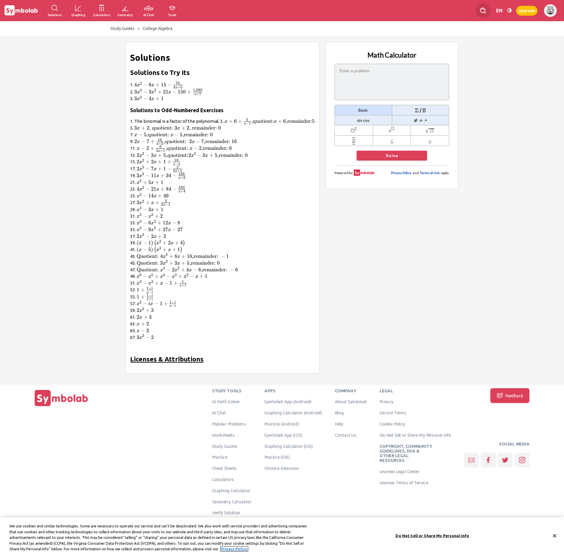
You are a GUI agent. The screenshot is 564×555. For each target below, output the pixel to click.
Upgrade (527, 10)
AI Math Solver (226, 401)
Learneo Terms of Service (404, 482)
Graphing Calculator (231, 490)
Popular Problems (229, 423)
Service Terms (393, 413)
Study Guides (122, 28)
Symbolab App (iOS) (283, 435)
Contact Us (345, 435)
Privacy (386, 401)
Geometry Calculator (232, 501)
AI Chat (219, 413)
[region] (282, 536)
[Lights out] (509, 10)
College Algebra (157, 28)
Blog (339, 413)
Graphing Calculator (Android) (293, 413)
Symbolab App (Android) (288, 401)
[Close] (554, 535)
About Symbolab (351, 401)
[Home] (61, 406)
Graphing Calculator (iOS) (288, 446)
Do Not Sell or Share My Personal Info (415, 435)
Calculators (223, 479)
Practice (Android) (281, 423)
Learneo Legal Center (399, 471)
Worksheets (223, 435)
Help (339, 423)
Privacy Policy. (234, 549)
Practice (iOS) (277, 457)
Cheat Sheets (224, 468)
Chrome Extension (281, 468)
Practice (219, 457)
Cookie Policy (392, 423)
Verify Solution (226, 512)
